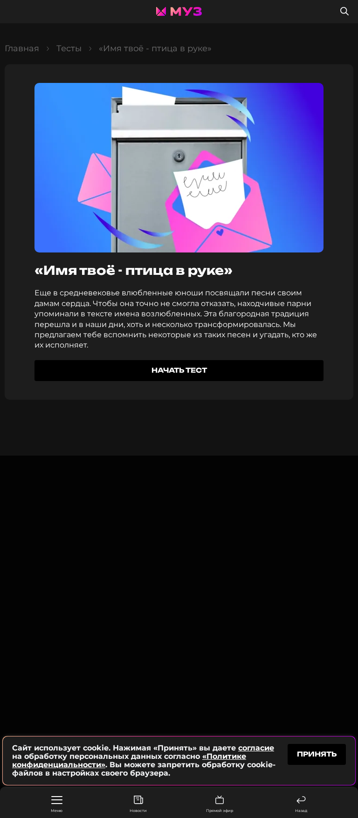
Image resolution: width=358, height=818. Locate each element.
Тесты (69, 48)
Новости (138, 810)
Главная (22, 48)
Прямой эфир (219, 810)
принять (317, 754)
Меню (56, 810)
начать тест (179, 370)
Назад (301, 810)
